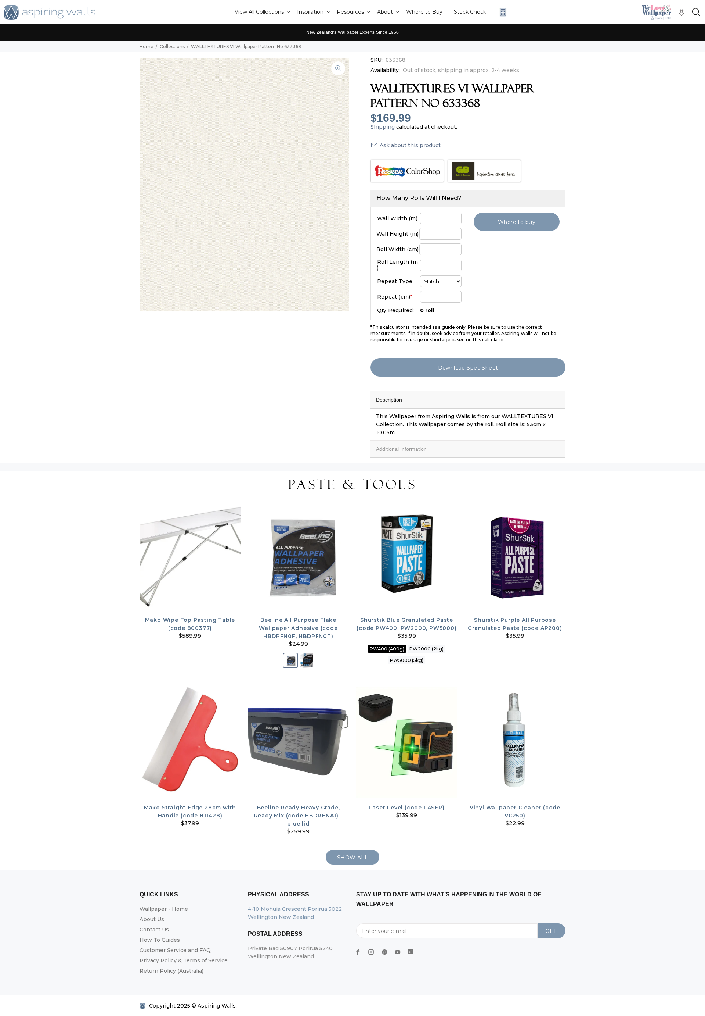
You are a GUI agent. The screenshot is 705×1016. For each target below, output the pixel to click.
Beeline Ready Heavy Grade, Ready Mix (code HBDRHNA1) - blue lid (298, 815)
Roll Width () (397, 249)
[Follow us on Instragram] (658, 11)
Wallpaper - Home (164, 909)
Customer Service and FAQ (175, 950)
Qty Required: (395, 310)
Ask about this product (410, 145)
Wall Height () (397, 234)
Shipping (382, 127)
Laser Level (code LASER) (406, 807)
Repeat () (394, 297)
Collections (172, 46)
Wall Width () (397, 218)
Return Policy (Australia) (171, 970)
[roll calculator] (501, 12)
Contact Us (154, 929)
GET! (551, 931)
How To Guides (160, 940)
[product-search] (694, 12)
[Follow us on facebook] (358, 952)
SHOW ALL (352, 857)
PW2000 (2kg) (426, 649)
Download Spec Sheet (468, 367)
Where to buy (516, 222)
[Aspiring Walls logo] (49, 12)
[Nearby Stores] (681, 14)
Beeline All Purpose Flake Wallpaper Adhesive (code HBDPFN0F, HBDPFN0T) (298, 628)
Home (146, 46)
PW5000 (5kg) (406, 660)
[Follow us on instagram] (371, 952)
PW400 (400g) (387, 649)
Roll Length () (397, 265)
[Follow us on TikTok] (410, 950)
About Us (152, 919)
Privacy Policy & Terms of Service (184, 960)
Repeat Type (394, 281)
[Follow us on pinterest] (384, 952)
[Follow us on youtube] (397, 952)
